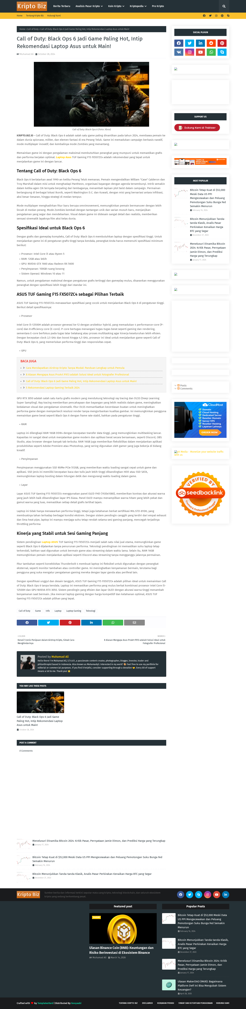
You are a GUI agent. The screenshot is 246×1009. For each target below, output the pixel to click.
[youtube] (200, 52)
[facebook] (204, 16)
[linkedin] (200, 43)
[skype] (227, 16)
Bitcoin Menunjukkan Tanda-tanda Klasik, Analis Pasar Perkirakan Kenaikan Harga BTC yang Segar (92, 874)
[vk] (178, 52)
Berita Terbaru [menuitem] (61, 6)
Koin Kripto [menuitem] (114, 6)
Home (20, 15)
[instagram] (216, 16)
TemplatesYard (45, 1003)
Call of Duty (33, 29)
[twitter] (210, 16)
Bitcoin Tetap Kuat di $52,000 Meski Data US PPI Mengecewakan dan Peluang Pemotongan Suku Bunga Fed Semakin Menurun (97, 859)
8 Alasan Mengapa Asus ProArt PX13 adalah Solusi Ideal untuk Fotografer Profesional (77, 374)
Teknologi (90, 611)
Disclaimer (147, 1003)
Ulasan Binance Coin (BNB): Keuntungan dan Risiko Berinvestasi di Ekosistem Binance (121, 950)
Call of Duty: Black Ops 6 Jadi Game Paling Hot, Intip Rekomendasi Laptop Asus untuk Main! (81, 381)
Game (38, 611)
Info (48, 611)
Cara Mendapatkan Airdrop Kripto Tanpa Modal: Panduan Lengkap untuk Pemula (75, 367)
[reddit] (211, 43)
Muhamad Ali (27, 54)
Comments (186, 388)
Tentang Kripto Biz (35, 15)
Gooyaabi (76, 1003)
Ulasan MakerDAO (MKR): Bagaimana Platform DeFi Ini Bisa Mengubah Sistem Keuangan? (202, 985)
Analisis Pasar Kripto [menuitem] (88, 6)
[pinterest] (222, 16)
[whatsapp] (211, 52)
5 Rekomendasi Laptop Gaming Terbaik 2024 (53, 387)
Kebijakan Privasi (165, 1003)
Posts (183, 385)
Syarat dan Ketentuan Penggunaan (195, 1003)
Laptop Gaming (73, 611)
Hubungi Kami (54, 15)
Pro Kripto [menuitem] (158, 6)
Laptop (58, 611)
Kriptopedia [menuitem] (137, 6)
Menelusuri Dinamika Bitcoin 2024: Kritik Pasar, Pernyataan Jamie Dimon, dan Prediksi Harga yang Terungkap (98, 840)
